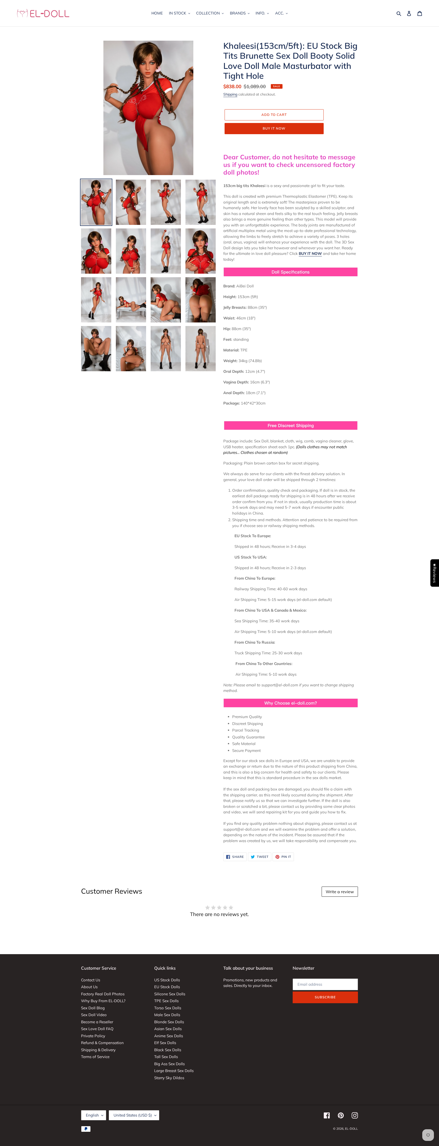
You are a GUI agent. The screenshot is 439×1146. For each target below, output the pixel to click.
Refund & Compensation (102, 1042)
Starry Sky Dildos (169, 1077)
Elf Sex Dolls (165, 1042)
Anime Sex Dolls (168, 1035)
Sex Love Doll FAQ (97, 1028)
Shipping (230, 94)
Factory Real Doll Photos (102, 994)
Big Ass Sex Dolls (169, 1063)
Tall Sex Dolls (166, 1056)
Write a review (340, 891)
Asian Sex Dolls (168, 1028)
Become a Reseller (97, 1021)
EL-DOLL (351, 1128)
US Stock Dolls (167, 980)
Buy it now (274, 128)
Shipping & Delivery (98, 1049)
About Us (89, 986)
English (92, 1115)
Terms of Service (95, 1056)
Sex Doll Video (94, 1014)
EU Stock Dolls (167, 986)
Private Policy (93, 1035)
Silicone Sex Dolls (169, 994)
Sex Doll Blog (93, 1007)
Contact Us (90, 980)
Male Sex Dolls (167, 1014)
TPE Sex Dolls (166, 1000)
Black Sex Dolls (167, 1049)
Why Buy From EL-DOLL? (103, 1000)
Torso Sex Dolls (167, 1007)
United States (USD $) (133, 1115)
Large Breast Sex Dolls (174, 1070)
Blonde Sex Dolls (169, 1021)
